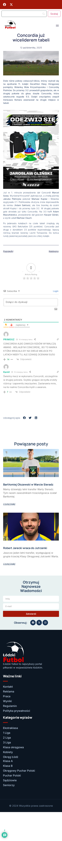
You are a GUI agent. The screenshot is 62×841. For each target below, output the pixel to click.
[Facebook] (5, 5)
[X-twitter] (11, 5)
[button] (24, 417)
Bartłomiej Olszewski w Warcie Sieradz (28, 484)
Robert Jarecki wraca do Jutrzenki (25, 548)
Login (55, 291)
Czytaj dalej (9, 504)
